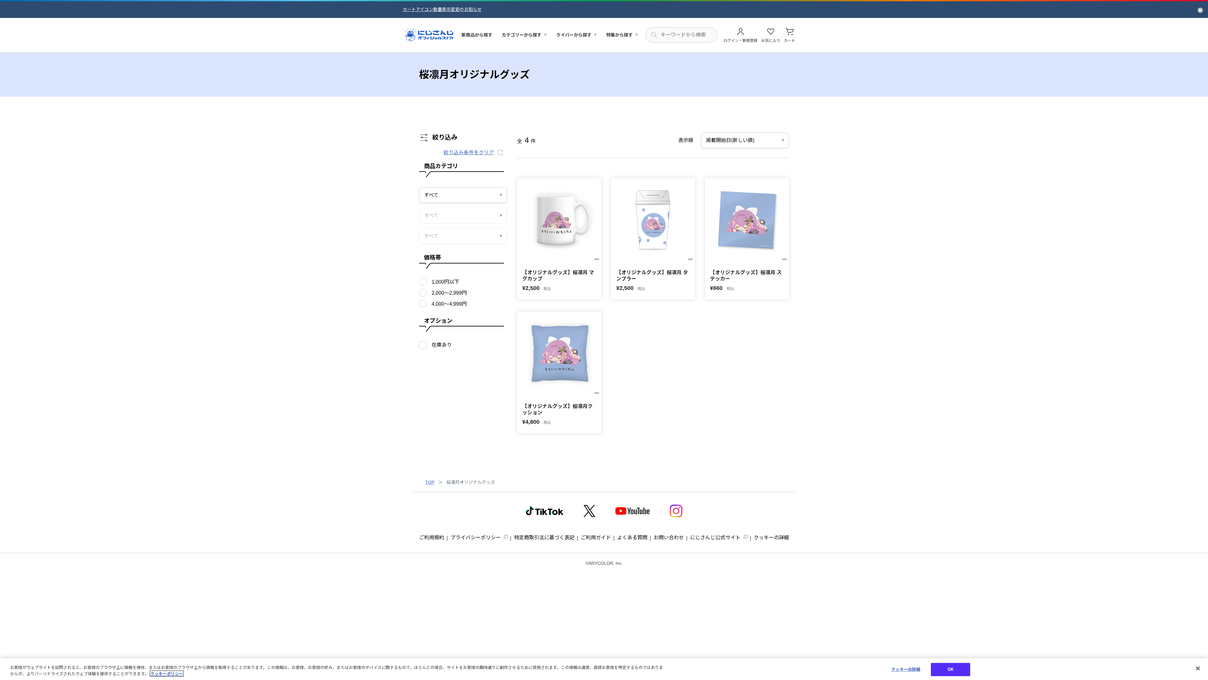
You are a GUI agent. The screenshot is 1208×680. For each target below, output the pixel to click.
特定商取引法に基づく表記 (544, 537)
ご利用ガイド (596, 537)
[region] (604, 669)
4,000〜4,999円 (449, 304)
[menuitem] (477, 35)
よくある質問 (632, 537)
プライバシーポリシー (475, 537)
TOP (429, 482)
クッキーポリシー (166, 673)
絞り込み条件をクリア (469, 152)
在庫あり (442, 345)
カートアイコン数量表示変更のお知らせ (442, 9)
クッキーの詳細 (771, 537)
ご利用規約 (431, 537)
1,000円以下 (445, 282)
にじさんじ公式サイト (715, 537)
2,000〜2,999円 (449, 293)
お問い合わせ (669, 537)
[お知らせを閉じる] (1200, 10)
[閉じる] (1198, 668)
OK (951, 669)
